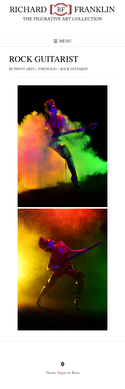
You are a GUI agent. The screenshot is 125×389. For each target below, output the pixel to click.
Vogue (61, 372)
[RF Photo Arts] (62, 12)
